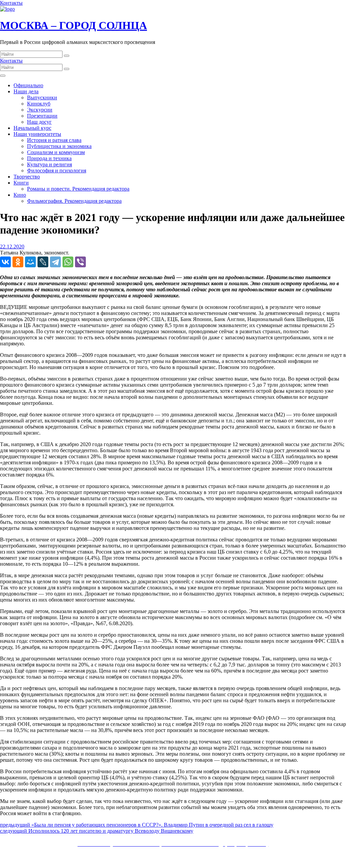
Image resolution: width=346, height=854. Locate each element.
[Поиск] (66, 56)
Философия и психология (56, 170)
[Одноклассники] (18, 262)
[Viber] (80, 262)
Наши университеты (37, 134)
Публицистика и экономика (59, 146)
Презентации (42, 116)
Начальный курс (32, 128)
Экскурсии (39, 110)
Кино (20, 195)
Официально (28, 85)
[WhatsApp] (68, 262)
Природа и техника (49, 158)
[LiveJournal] (43, 262)
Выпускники (42, 97)
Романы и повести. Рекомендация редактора (78, 189)
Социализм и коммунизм (56, 152)
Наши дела (26, 91)
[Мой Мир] (30, 262)
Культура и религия (49, 164)
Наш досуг (39, 122)
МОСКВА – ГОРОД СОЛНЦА (73, 25)
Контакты (11, 3)
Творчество (27, 176)
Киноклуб (38, 103)
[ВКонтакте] (5, 262)
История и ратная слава (54, 140)
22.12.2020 (12, 246)
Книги (21, 183)
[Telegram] (55, 262)
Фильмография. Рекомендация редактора (74, 201)
